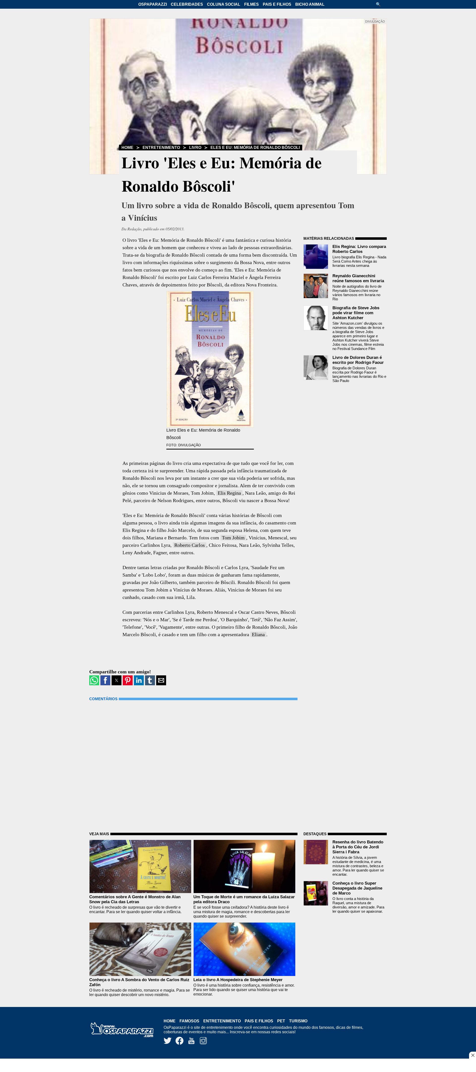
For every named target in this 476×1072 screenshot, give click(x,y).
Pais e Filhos (277, 4)
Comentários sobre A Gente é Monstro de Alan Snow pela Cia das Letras (134, 899)
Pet (281, 1021)
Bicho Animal (310, 4)
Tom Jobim (233, 537)
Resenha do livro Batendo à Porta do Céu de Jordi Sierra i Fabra (357, 847)
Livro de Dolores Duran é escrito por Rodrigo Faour (358, 360)
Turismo (298, 1021)
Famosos (189, 1021)
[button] (380, 4)
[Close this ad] (472, 1055)
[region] (238, 1066)
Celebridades (187, 4)
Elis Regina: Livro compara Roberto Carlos (359, 249)
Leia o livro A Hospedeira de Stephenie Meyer (238, 979)
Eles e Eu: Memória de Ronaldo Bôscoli (255, 147)
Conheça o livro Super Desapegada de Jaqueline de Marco (357, 888)
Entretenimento (161, 147)
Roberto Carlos (189, 545)
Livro (195, 147)
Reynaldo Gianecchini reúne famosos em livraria (358, 278)
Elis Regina (229, 493)
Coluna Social (223, 4)
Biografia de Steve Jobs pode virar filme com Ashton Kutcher (355, 313)
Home (127, 147)
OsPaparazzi (152, 4)
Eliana (258, 634)
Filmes (251, 4)
